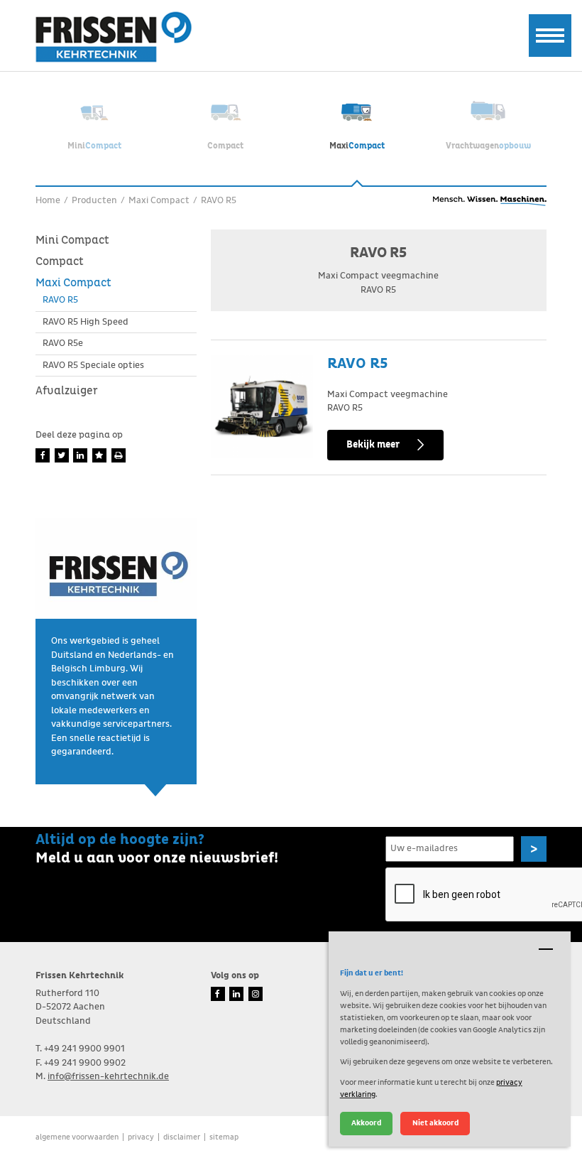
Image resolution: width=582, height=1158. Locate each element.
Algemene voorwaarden (77, 1137)
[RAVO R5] (262, 406)
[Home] (113, 37)
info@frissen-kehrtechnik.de (108, 1076)
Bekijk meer (373, 445)
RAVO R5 (60, 300)
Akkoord (366, 1123)
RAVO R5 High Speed (85, 322)
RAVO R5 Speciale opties (93, 365)
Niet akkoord (435, 1123)
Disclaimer (181, 1137)
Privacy (141, 1137)
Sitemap (223, 1137)
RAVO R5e (63, 343)
